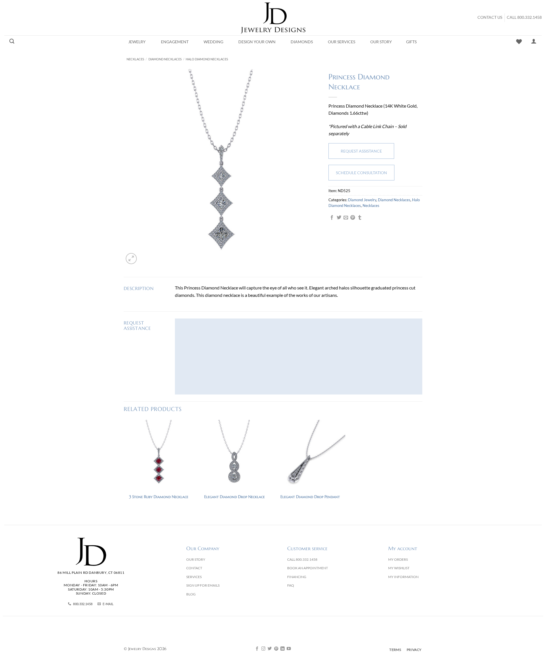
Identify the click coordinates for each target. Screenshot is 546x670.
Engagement (175, 42)
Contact (194, 568)
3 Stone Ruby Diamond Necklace (158, 496)
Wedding (213, 42)
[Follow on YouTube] (289, 649)
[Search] (11, 41)
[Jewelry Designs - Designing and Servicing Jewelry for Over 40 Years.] (273, 17)
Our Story (381, 42)
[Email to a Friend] (346, 217)
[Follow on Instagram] (263, 649)
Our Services (341, 42)
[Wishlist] (519, 41)
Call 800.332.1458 (524, 17)
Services (194, 577)
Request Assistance (361, 151)
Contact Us (489, 17)
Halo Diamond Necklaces (207, 59)
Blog (191, 594)
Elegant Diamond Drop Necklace (234, 496)
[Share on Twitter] (339, 217)
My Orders (398, 559)
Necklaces (135, 59)
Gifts (411, 42)
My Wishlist (399, 568)
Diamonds (302, 42)
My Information (403, 577)
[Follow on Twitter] (270, 649)
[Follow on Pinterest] (276, 649)
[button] (131, 258)
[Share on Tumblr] (359, 217)
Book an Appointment (307, 568)
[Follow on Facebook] (257, 649)
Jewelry (137, 42)
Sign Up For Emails (203, 585)
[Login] (534, 41)
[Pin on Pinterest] (352, 217)
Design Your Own (257, 42)
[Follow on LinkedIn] (282, 649)
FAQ (290, 585)
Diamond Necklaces (165, 59)
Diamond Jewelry (362, 200)
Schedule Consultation (361, 172)
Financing (296, 577)
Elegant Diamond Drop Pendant (310, 496)
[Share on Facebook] (332, 217)
